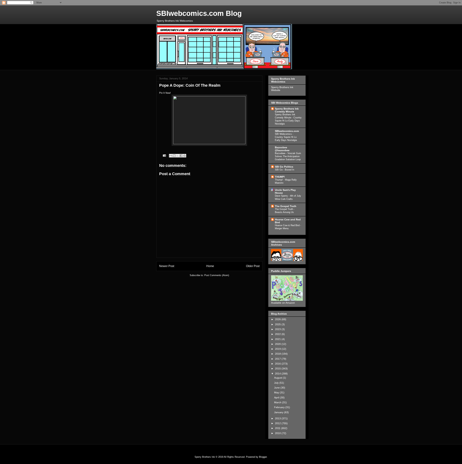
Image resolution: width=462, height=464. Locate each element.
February (279, 407)
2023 (278, 329)
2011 (278, 428)
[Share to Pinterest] (184, 155)
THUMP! (280, 176)
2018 (278, 353)
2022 (278, 334)
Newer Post (166, 266)
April (277, 397)
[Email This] (171, 155)
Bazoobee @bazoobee (282, 149)
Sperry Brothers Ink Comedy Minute (287, 110)
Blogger (263, 457)
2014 (278, 373)
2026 (278, 319)
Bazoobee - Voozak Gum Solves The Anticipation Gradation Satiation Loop (288, 156)
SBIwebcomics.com (287, 131)
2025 (278, 324)
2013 (278, 418)
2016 (278, 363)
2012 (278, 423)
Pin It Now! (165, 93)
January (279, 412)
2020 (278, 344)
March (278, 402)
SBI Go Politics (284, 166)
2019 (278, 348)
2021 (278, 339)
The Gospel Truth (285, 206)
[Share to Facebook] (181, 155)
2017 (278, 358)
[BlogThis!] (174, 155)
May (277, 392)
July (276, 382)
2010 (278, 433)
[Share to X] (177, 155)
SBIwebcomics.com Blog (199, 13)
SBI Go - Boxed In (284, 169)
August (278, 377)
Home (210, 266)
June (277, 387)
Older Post (253, 266)
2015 (278, 368)
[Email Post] (164, 155)
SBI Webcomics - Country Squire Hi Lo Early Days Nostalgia (286, 137)
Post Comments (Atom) (216, 275)
